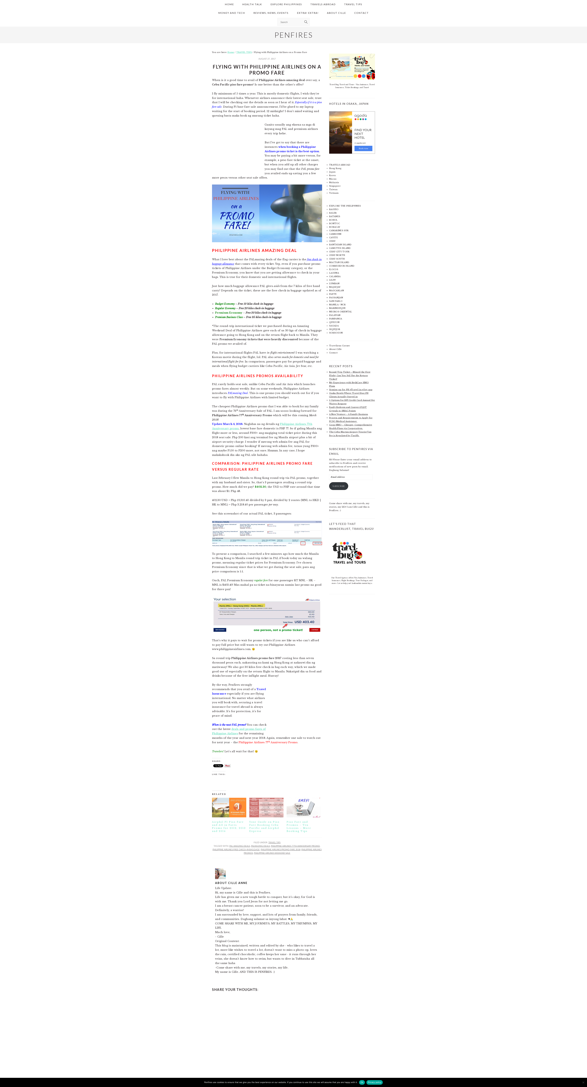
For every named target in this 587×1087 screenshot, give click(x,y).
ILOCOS (333, 269)
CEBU (332, 241)
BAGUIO (333, 209)
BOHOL (333, 220)
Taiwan (333, 189)
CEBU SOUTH (337, 259)
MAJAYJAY (335, 287)
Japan (332, 172)
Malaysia (334, 182)
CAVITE (333, 237)
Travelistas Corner (339, 346)
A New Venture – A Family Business (348, 414)
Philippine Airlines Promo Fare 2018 (280, 849)
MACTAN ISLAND (339, 262)
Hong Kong (335, 168)
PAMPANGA (335, 319)
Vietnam (333, 193)
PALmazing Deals (260, 846)
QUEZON (334, 322)
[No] (583, 1082)
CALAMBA (335, 276)
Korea (332, 175)
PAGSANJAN (336, 297)
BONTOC (334, 223)
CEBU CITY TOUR (339, 252)
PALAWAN (334, 315)
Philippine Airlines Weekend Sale (272, 853)
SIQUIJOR (334, 329)
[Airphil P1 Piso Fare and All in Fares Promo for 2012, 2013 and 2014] (229, 807)
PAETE (333, 294)
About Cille (335, 349)
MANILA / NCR (337, 304)
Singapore (335, 186)
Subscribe (338, 486)
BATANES (334, 216)
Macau (333, 179)
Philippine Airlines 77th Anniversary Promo (295, 846)
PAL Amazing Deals (239, 846)
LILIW (332, 280)
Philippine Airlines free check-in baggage (236, 849)
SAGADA (334, 326)
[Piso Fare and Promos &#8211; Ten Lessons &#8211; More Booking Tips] (304, 807)
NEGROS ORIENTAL (340, 312)
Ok (362, 1082)
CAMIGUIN (335, 234)
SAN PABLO (335, 301)
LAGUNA (334, 273)
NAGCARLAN (336, 290)
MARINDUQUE (337, 308)
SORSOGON (336, 333)
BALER (333, 213)
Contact (333, 353)
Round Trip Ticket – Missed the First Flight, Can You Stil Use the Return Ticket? (349, 375)
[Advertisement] (237, 149)
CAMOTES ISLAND (340, 248)
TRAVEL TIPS (274, 842)
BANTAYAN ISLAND (340, 244)
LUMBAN (334, 283)
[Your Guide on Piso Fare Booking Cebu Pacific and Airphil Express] (266, 807)
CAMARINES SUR (339, 230)
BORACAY (334, 227)
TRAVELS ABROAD (339, 165)
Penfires (293, 34)
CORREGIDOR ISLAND (341, 266)
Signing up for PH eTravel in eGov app (350, 389)
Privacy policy (374, 1082)
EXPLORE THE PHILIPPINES (345, 206)
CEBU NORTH (337, 255)
